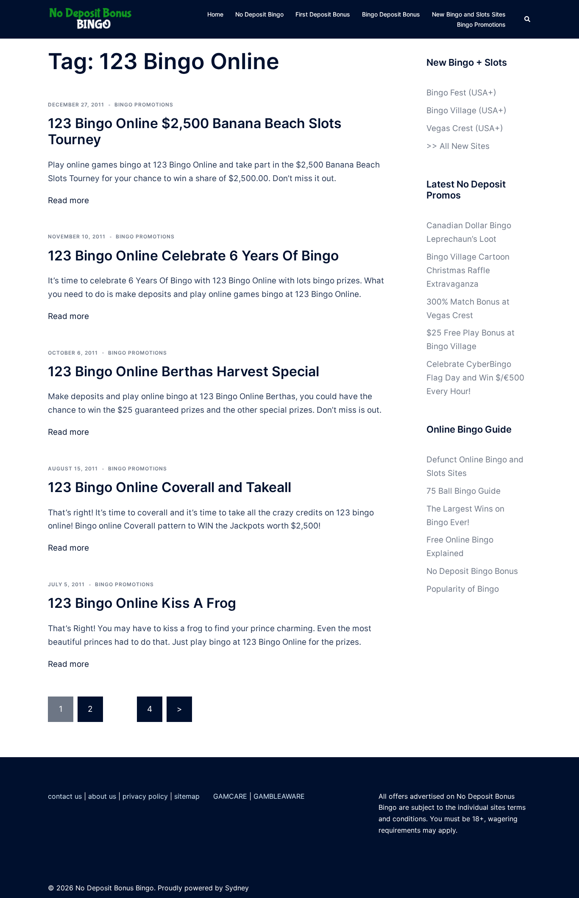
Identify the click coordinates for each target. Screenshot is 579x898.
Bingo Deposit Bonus (391, 14)
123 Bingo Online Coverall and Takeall (169, 487)
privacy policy (145, 796)
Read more (68, 200)
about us (102, 796)
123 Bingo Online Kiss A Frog (142, 603)
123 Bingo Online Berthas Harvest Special (183, 371)
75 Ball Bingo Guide (463, 491)
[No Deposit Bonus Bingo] (92, 19)
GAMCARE (230, 796)
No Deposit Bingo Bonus (472, 571)
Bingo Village (451, 110)
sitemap (187, 796)
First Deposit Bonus (322, 14)
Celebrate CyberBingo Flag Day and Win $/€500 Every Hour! (475, 377)
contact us (65, 796)
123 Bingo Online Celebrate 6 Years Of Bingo (193, 255)
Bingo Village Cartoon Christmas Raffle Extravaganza (467, 270)
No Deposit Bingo (259, 14)
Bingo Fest (446, 93)
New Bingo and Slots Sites (469, 14)
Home (215, 14)
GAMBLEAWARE (279, 796)
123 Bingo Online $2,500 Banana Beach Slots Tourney (195, 131)
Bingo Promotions (481, 24)
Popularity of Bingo (462, 589)
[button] (527, 19)
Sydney (237, 888)
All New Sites (465, 146)
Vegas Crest (449, 128)
